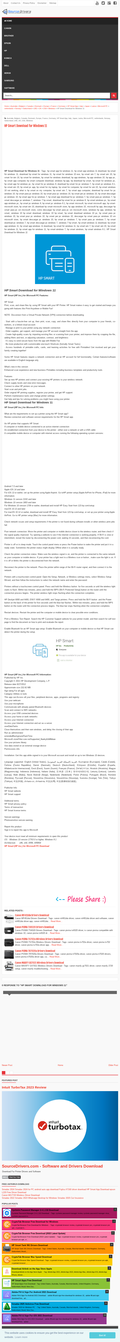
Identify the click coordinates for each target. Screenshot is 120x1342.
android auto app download (47, 1189)
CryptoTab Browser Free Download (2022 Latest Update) (38, 1233)
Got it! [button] (102, 1335)
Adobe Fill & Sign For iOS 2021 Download (32, 1315)
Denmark (31, 118)
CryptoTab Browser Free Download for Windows (35, 1222)
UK (19, 121)
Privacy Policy (29, 3)
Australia (10, 118)
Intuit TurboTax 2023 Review (24, 1087)
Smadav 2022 (8, 1198)
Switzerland (8, 121)
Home (9, 21)
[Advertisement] (60, 149)
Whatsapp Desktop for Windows (42, 1198)
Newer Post (7, 1065)
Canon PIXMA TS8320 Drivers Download (34, 927)
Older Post (113, 1065)
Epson (7, 43)
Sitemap (52, 3)
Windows (29, 121)
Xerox (7, 73)
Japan (74, 118)
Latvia (80, 118)
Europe (38, 118)
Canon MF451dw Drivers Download (32, 915)
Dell (6, 66)
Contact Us (15, 3)
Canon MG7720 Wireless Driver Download (21, 1195)
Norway (107, 118)
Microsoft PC (88, 118)
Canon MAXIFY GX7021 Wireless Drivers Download (39, 962)
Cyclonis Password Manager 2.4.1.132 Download (35, 1210)
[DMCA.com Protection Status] (11, 1178)
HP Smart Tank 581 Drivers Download (30, 1245)
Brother (9, 36)
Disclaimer (42, 3)
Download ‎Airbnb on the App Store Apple (32, 1269)
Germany (52, 118)
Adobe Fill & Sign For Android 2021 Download (34, 1292)
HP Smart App (62, 118)
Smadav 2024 (8, 1189)
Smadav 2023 (21, 1198)
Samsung (9, 81)
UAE (16, 121)
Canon (7, 28)
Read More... (56, 921)
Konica (8, 58)
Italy (70, 118)
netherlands (98, 118)
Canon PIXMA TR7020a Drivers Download (35, 950)
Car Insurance (77, 1198)
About (5, 3)
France (45, 118)
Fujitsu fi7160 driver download (72, 1189)
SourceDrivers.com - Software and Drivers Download (52, 1166)
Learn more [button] (21, 1337)
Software (9, 88)
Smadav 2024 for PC (24, 1189)
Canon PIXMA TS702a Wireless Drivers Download (39, 939)
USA (23, 121)
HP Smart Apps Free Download (27, 1280)
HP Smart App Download (98, 1189)
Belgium (17, 118)
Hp (5, 51)
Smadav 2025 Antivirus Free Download (30, 1304)
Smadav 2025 (64, 1198)
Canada (24, 118)
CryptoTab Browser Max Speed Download (32, 1257)
